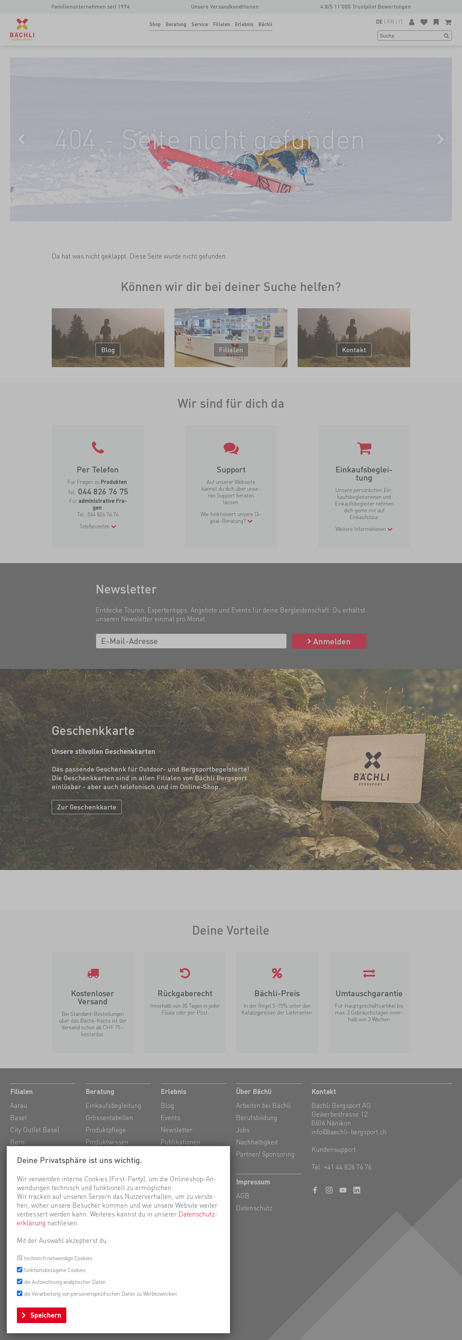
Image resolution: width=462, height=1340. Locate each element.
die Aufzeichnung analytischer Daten (65, 1282)
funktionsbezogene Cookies (55, 1270)
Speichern (45, 1315)
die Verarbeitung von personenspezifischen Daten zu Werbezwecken (100, 1294)
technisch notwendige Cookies (58, 1258)
